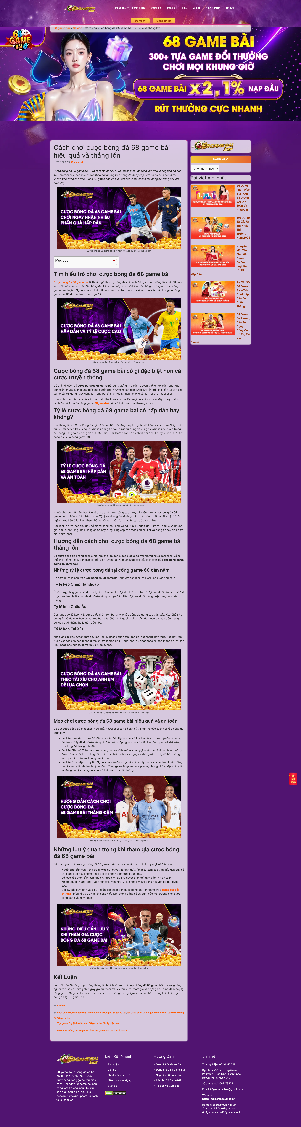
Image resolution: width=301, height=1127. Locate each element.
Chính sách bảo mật (119, 1075)
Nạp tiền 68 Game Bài (169, 1075)
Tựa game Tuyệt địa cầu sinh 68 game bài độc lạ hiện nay (88, 1023)
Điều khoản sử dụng (119, 1080)
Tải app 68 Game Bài (168, 1085)
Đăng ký (140, 20)
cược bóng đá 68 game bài (111, 1012)
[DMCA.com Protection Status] (115, 1094)
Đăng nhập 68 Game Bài (170, 1069)
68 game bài (62, 28)
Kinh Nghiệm (213, 7)
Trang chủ (120, 7)
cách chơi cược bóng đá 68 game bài (77, 1012)
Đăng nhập (164, 20)
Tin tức (230, 7)
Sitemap (112, 1085)
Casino (196, 7)
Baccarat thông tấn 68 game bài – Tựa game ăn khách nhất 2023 (92, 1030)
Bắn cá (171, 7)
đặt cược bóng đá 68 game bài (143, 1012)
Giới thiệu (113, 1064)
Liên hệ (111, 1069)
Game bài (156, 7)
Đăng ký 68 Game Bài (168, 1064)
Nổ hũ (183, 7)
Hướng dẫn (138, 7)
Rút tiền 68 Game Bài (168, 1080)
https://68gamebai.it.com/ (218, 1098)
